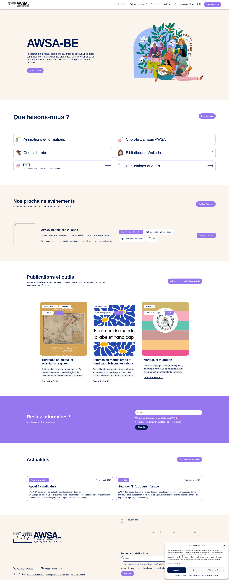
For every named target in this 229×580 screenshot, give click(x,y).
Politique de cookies (181, 575)
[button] (224, 545)
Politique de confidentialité (197, 575)
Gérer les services (174, 563)
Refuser (196, 570)
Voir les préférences (216, 570)
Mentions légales (212, 575)
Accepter (176, 570)
